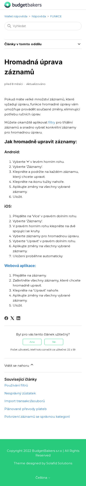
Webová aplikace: (20, 265)
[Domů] (23, 4)
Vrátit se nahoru (17, 366)
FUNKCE (56, 16)
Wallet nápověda (15, 16)
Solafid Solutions (59, 463)
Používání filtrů (16, 385)
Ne (54, 341)
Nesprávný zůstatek (20, 393)
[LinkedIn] (18, 318)
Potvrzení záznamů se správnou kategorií (37, 417)
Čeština (41, 477)
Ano (32, 341)
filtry (51, 122)
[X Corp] (12, 318)
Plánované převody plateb (25, 409)
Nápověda (39, 16)
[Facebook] (6, 318)
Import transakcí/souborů (24, 401)
